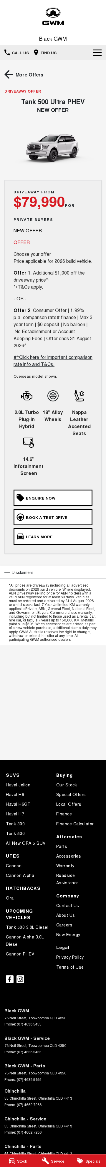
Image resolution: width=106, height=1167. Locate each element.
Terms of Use (70, 967)
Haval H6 (15, 794)
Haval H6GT (18, 804)
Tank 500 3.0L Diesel (27, 927)
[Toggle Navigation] (97, 52)
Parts (61, 846)
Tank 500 (15, 833)
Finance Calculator (75, 824)
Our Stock (66, 785)
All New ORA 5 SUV (26, 843)
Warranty (65, 865)
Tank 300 (15, 824)
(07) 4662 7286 (29, 1104)
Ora (10, 898)
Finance (64, 814)
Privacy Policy (70, 957)
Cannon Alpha (20, 875)
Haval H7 (15, 814)
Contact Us (67, 905)
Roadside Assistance (67, 878)
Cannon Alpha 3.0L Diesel (25, 940)
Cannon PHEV (20, 954)
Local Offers (69, 804)
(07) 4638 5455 (29, 1023)
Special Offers (71, 794)
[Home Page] (53, 16)
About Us (65, 915)
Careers (64, 925)
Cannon (13, 865)
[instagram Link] (20, 979)
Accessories (68, 856)
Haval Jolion (18, 785)
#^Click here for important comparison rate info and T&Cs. (53, 360)
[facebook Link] (10, 979)
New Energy (68, 934)
